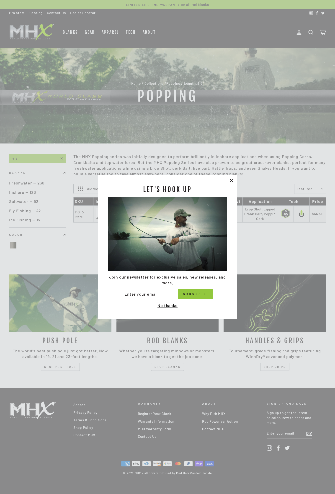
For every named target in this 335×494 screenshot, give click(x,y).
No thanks (167, 305)
